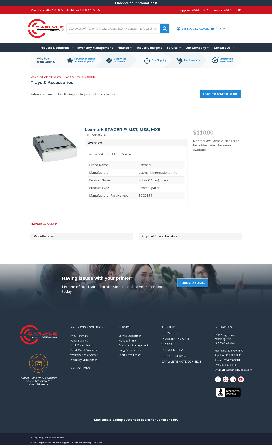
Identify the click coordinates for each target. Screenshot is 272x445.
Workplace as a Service (84, 355)
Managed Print (127, 340)
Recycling (170, 333)
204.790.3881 (232, 10)
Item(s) (221, 28)
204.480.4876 (200, 10)
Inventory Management (84, 359)
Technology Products (49, 77)
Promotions (80, 368)
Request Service (174, 356)
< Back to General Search (220, 94)
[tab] (136, 143)
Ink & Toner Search (81, 345)
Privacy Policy (37, 437)
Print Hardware (79, 335)
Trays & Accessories (73, 77)
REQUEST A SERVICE (192, 283)
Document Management (133, 345)
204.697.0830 (228, 365)
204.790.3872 (54, 10)
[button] (136, 143)
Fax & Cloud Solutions (83, 350)
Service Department (130, 335)
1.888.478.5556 (90, 10)
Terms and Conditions (55, 437)
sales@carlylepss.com (238, 369)
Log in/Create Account (195, 28)
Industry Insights (176, 338)
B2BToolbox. (97, 442)
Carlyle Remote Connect (181, 361)
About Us (169, 327)
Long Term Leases (130, 350)
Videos (167, 344)
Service (125, 327)
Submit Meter (172, 350)
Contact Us (223, 327)
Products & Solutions (87, 327)
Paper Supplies (79, 340)
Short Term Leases (130, 355)
